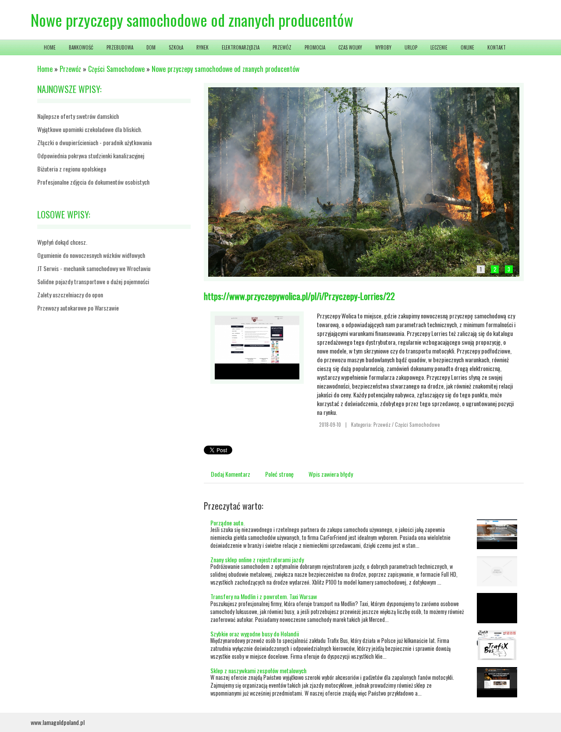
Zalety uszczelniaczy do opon (70, 294)
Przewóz (70, 69)
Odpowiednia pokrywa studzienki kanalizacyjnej (90, 155)
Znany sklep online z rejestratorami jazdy (257, 559)
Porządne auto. (227, 522)
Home (45, 69)
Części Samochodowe (116, 69)
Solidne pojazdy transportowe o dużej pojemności (93, 281)
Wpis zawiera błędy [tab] (331, 473)
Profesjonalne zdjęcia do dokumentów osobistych (93, 181)
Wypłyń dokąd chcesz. (62, 241)
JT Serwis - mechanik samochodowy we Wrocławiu (93, 268)
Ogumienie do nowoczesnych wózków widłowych (91, 255)
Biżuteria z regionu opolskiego (71, 168)
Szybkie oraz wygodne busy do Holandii (254, 633)
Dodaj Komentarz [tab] (230, 473)
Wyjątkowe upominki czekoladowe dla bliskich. (89, 129)
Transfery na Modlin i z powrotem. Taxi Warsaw (263, 596)
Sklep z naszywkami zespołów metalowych (258, 670)
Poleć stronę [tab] (279, 473)
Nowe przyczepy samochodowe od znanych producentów (225, 69)
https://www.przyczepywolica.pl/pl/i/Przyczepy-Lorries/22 (299, 296)
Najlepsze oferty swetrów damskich (78, 116)
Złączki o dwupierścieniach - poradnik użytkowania (94, 142)
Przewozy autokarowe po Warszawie (78, 307)
